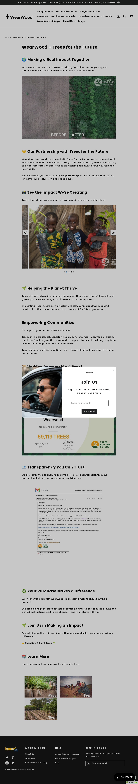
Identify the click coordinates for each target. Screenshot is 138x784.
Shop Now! (89, 411)
